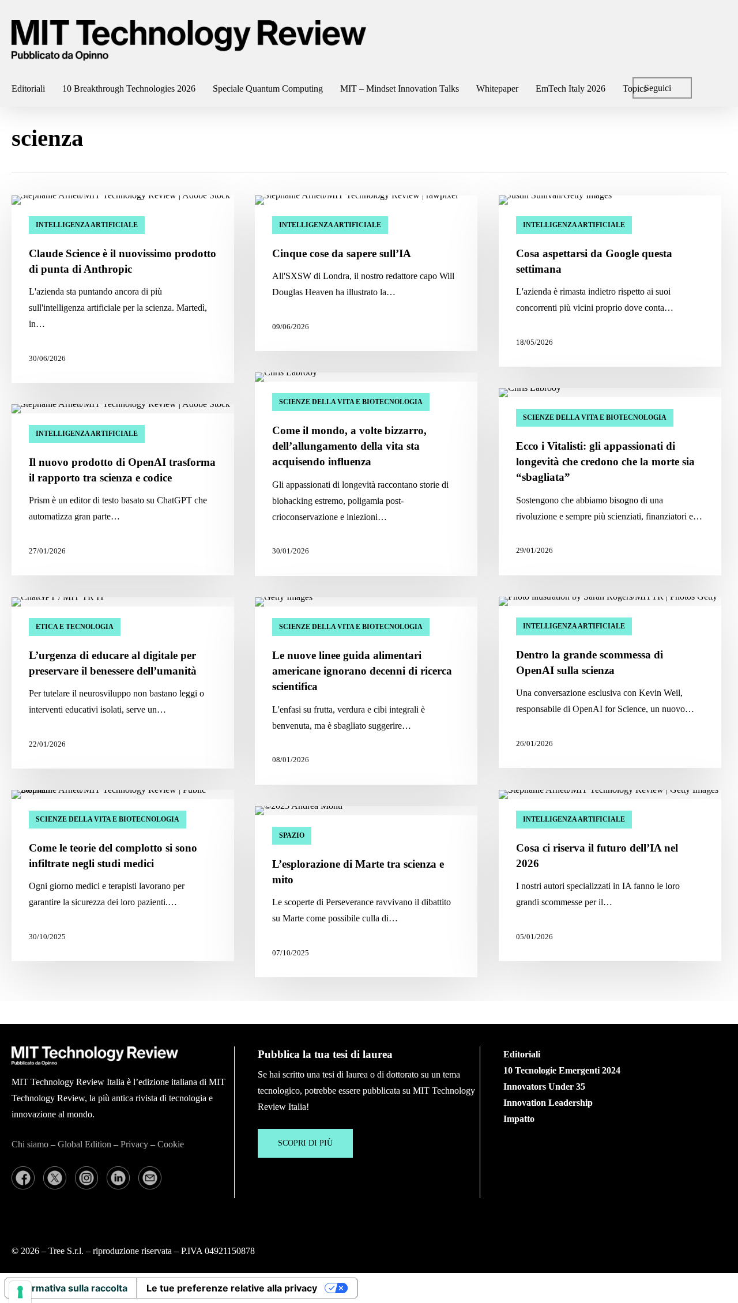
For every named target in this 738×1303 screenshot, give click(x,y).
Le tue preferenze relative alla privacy (231, 1288)
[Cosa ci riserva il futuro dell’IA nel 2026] (610, 875)
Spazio (291, 835)
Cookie (170, 1144)
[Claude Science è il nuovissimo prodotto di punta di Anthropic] (123, 289)
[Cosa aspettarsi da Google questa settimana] (610, 281)
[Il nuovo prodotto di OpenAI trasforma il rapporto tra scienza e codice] (123, 489)
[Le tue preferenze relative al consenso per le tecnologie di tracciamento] (20, 1292)
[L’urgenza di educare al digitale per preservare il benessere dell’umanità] (123, 683)
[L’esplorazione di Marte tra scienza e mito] (366, 891)
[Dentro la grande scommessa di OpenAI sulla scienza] (610, 682)
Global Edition (84, 1144)
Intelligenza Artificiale (87, 225)
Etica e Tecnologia (75, 627)
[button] (305, 1143)
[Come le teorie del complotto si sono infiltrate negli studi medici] (123, 875)
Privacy (134, 1144)
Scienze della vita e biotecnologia (351, 402)
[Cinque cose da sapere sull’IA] (366, 273)
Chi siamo (30, 1144)
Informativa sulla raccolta (70, 1288)
